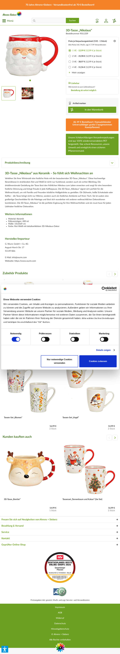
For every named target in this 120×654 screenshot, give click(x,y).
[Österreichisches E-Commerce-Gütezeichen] (60, 592)
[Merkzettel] (96, 21)
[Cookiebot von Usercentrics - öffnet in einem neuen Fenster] (104, 289)
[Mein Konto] (105, 21)
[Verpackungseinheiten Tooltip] (114, 42)
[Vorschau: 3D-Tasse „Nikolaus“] (8, 93)
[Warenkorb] (113, 21)
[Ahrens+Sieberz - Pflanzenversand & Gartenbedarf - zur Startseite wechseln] (12, 13)
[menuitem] (8, 21)
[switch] (45, 339)
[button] (4, 649)
